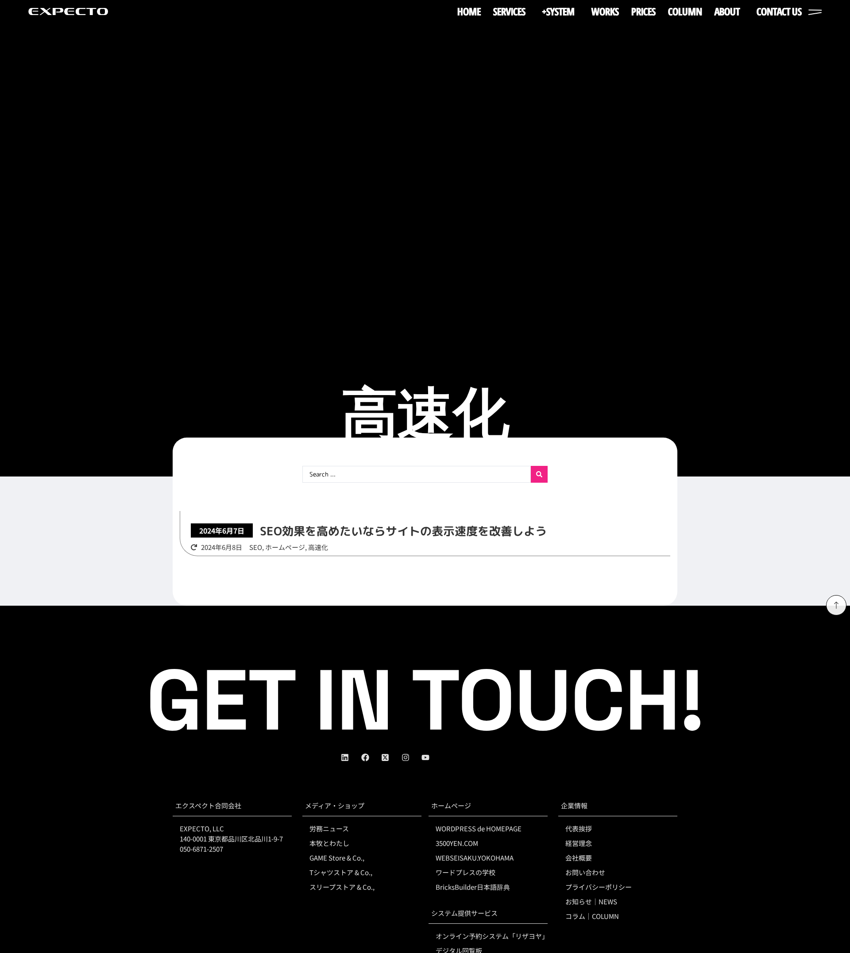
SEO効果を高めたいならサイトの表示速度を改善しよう (403, 531)
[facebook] (371, 757)
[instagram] (412, 757)
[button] (222, 530)
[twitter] (391, 757)
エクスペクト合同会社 (208, 805)
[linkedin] (351, 757)
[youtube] (431, 757)
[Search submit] (539, 474)
